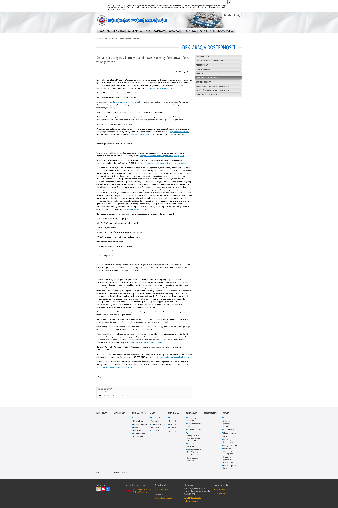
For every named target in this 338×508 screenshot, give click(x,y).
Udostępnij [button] (105, 395)
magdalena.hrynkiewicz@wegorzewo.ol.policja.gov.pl (162, 156)
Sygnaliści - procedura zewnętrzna (212, 90)
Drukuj (188, 72)
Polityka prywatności (191, 501)
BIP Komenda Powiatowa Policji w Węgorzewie (142, 490)
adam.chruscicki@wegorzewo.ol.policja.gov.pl (172, 357)
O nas (152, 413)
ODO (98, 472)
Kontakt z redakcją (161, 489)
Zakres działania (158, 430)
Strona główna (102, 38)
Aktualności (119, 413)
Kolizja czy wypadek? (191, 419)
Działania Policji (139, 413)
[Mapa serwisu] (229, 15)
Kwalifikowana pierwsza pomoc (140, 435)
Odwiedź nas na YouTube (103, 489)
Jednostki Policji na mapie (158, 425)
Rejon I (172, 418)
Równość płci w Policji (206, 95)
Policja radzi (191, 413)
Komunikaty (101, 413)
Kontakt (114, 38)
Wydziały (155, 421)
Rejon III (172, 424)
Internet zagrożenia (191, 445)
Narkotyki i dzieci (194, 430)
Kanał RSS (98, 489)
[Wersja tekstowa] (234, 15)
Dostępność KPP (203, 82)
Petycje (199, 73)
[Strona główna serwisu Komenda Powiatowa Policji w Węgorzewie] (225, 15)
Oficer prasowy (203, 57)
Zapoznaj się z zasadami (192, 497)
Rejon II (172, 421)
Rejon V (172, 431)
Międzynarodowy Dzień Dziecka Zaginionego (194, 452)
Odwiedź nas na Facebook (108, 489)
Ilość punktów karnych (193, 459)
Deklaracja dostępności (163, 498)
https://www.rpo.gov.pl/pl (137, 209)
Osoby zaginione (140, 424)
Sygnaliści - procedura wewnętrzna (212, 86)
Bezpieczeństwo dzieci (194, 425)
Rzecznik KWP (202, 65)
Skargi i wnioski (203, 69)
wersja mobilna (219, 489)
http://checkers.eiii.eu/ (179, 132)
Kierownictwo (156, 418)
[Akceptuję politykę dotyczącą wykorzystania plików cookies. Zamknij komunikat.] (229, 2)
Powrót (178, 72)
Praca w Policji (210, 413)
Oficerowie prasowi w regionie (210, 61)
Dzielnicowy (173, 413)
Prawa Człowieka (121, 472)
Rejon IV (172, 428)
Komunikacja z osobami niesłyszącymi (146, 342)
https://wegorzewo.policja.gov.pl (160, 88)
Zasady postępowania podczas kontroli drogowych (194, 437)
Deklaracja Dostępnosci (129, 38)
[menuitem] (104, 30)
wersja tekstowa (219, 493)
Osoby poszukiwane (138, 429)
